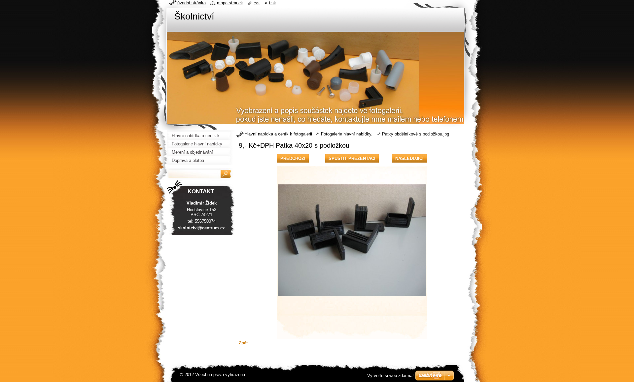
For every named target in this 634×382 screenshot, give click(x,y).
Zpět (243, 342)
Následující (409, 158)
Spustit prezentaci (352, 158)
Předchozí (292, 158)
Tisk (272, 2)
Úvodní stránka (191, 2)
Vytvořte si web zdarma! (390, 375)
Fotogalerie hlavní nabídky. (347, 134)
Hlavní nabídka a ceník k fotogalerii (278, 134)
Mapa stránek (230, 2)
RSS (257, 2)
